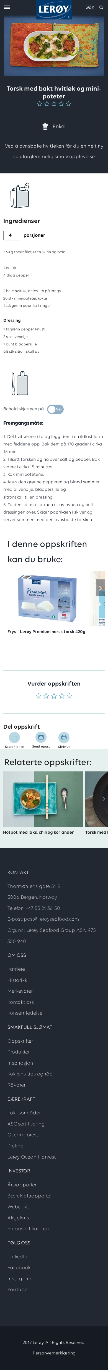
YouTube (17, 1289)
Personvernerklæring (54, 1353)
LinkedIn (17, 1257)
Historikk (17, 980)
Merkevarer (20, 991)
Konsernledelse (24, 1013)
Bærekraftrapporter (29, 1196)
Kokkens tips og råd (30, 1074)
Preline (15, 1146)
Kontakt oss (20, 1002)
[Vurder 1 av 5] (38, 696)
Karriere (16, 969)
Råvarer (16, 1085)
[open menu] (7, 8)
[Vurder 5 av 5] (69, 696)
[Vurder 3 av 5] (54, 696)
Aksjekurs (18, 1218)
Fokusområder (24, 1113)
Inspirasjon (20, 1063)
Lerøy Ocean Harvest (31, 1157)
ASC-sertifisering (26, 1124)
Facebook (18, 1268)
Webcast (17, 1207)
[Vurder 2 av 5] (46, 696)
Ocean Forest (22, 1135)
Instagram (19, 1279)
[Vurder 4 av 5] (62, 696)
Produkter (18, 1052)
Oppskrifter (20, 1041)
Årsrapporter (22, 1185)
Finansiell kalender (29, 1229)
